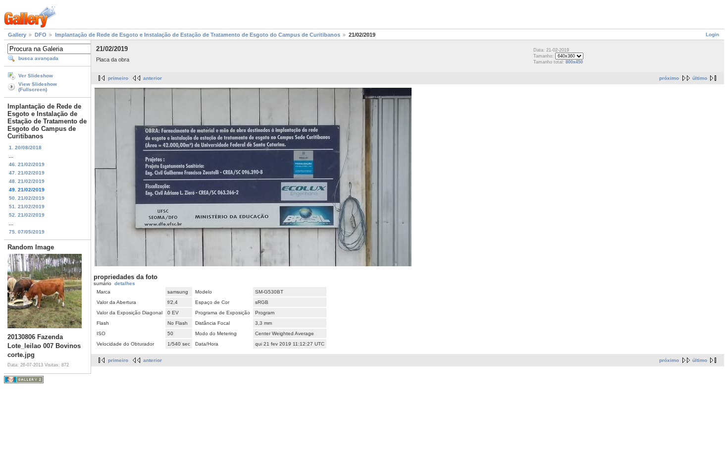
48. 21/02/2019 (27, 181)
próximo (669, 78)
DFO (41, 35)
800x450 (574, 61)
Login (712, 34)
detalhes (124, 283)
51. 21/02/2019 (27, 206)
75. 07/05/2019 (27, 232)
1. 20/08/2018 (25, 147)
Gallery (17, 35)
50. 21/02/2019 (27, 198)
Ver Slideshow (35, 75)
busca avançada (38, 58)
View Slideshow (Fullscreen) (37, 86)
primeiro (118, 78)
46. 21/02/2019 (27, 164)
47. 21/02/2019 (27, 173)
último (699, 78)
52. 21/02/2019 (27, 215)
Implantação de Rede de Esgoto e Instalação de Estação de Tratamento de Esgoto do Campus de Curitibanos (197, 35)
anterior (152, 78)
